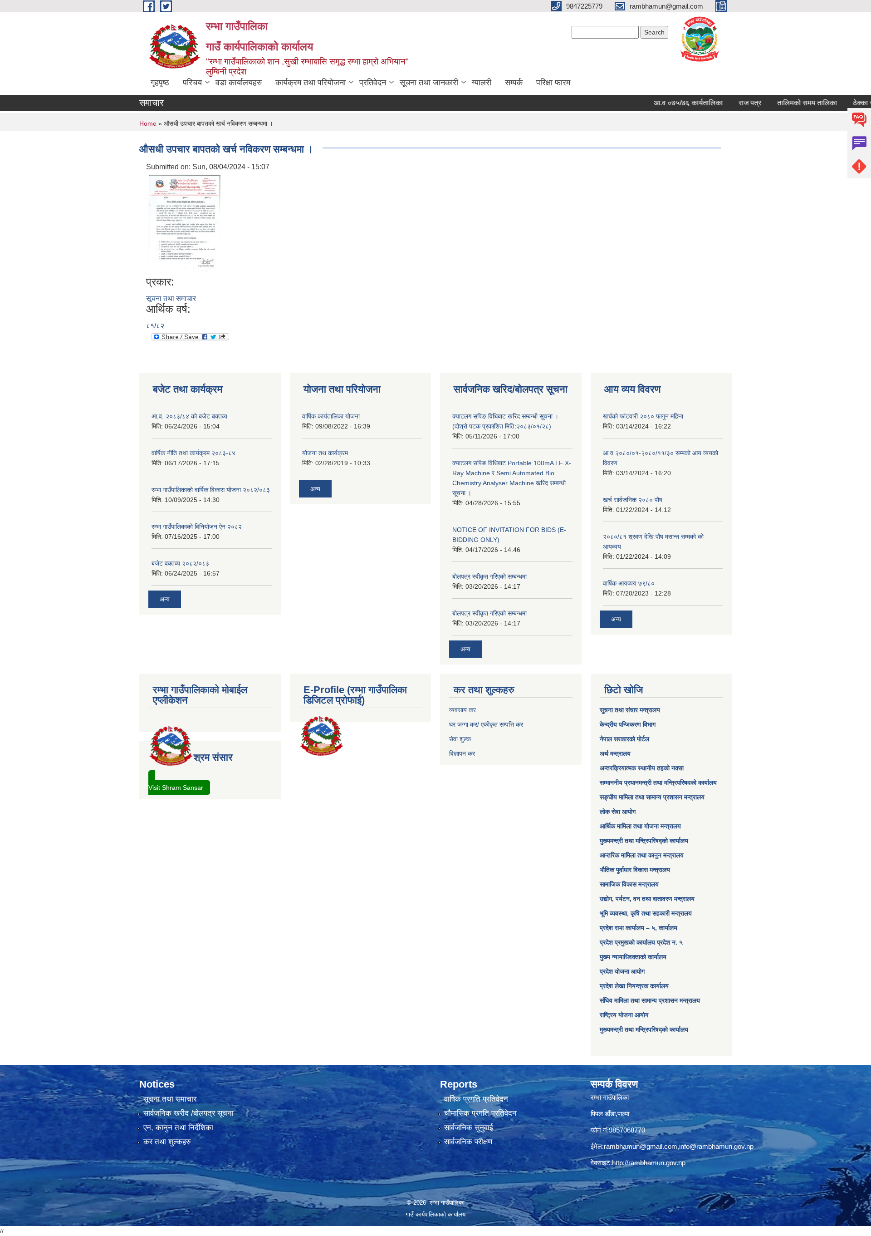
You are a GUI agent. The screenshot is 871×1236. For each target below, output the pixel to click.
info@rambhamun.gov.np (716, 1146)
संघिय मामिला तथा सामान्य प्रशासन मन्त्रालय (650, 1000)
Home (148, 123)
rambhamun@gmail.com (640, 1146)
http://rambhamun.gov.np (648, 1163)
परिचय (192, 82)
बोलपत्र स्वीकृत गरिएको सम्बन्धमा (489, 576)
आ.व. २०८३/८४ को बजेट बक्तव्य (189, 416)
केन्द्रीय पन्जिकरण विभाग (628, 724)
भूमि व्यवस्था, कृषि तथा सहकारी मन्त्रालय (646, 913)
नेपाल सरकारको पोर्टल (624, 739)
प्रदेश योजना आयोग (622, 971)
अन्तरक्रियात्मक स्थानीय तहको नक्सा (642, 768)
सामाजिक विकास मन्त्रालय (629, 884)
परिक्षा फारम (553, 82)
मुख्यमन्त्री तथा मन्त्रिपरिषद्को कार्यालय (644, 840)
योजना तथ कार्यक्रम (325, 453)
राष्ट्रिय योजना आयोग (624, 1015)
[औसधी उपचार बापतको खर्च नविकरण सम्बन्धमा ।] (184, 223)
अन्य (165, 599)
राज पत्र (725, 103)
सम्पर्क (514, 82)
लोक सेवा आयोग (618, 811)
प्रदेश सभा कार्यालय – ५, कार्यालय (638, 927)
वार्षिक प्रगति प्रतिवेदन (476, 1099)
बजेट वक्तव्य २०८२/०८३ (180, 563)
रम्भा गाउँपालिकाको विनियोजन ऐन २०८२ (197, 526)
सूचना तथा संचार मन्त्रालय (630, 710)
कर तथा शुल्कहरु (167, 1142)
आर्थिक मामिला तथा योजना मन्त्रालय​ (640, 826)
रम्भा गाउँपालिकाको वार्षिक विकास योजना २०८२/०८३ (211, 489)
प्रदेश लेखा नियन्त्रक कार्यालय (634, 986)
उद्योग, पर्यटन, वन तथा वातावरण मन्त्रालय (647, 898)
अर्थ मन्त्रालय (615, 753)
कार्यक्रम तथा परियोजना (310, 82)
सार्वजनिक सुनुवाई (468, 1127)
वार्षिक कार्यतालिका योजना (331, 416)
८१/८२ (155, 326)
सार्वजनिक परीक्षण (468, 1142)
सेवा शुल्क (460, 739)
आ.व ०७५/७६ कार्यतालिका (663, 103)
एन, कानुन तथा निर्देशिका (178, 1127)
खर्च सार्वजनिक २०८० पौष (632, 499)
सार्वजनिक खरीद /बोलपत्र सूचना (188, 1113)
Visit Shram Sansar (175, 787)
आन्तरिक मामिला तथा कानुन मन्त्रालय (642, 855)
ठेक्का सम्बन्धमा (847, 103)
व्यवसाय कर (462, 710)
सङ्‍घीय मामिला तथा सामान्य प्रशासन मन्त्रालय (652, 797)
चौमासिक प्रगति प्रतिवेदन (480, 1113)
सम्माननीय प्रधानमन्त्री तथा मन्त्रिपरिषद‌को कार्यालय (658, 782)
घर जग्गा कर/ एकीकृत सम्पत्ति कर (486, 724)
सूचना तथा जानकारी (429, 82)
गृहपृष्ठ (160, 82)
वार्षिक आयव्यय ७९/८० (629, 583)
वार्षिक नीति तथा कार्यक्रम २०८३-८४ (193, 453)
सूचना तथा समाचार (171, 298)
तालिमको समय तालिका (782, 103)
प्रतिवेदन (372, 82)
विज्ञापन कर (462, 753)
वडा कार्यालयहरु (238, 82)
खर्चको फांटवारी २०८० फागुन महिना (643, 416)
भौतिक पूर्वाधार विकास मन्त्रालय (635, 869)
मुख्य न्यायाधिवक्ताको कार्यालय (633, 956)
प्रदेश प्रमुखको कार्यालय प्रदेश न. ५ (641, 942)
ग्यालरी (481, 82)
